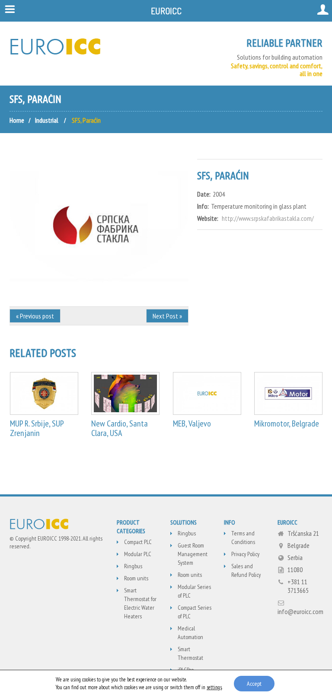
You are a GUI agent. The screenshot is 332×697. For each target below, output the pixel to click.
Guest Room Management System (193, 554)
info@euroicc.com (300, 611)
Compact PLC (138, 542)
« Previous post (35, 316)
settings (214, 687)
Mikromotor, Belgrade (286, 423)
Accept (254, 683)
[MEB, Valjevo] (207, 393)
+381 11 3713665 (298, 586)
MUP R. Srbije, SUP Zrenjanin (37, 428)
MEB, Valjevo (192, 423)
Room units (136, 578)
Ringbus (133, 566)
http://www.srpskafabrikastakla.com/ (268, 218)
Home (17, 120)
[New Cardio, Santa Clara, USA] (125, 393)
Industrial (46, 120)
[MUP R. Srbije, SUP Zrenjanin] (44, 393)
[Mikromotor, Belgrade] (288, 393)
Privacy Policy (245, 554)
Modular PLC (137, 554)
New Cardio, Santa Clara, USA (119, 428)
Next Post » (167, 316)
